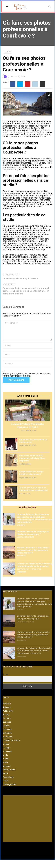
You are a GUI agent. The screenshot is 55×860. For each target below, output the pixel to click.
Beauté (6, 714)
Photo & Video (9, 770)
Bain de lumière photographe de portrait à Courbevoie (26, 131)
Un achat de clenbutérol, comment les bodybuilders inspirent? (32, 458)
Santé (5, 773)
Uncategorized (9, 784)
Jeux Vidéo (8, 736)
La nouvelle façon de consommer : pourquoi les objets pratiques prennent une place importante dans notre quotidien (34, 518)
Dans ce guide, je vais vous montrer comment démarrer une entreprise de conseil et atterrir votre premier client (26, 291)
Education (7, 729)
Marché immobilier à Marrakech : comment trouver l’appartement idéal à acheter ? (33, 550)
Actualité (21, 525)
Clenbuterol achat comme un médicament (33, 440)
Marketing (21, 572)
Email (5, 674)
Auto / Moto (8, 711)
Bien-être (7, 718)
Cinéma (6, 725)
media (5, 759)
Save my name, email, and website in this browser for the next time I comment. (27, 375)
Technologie (8, 777)
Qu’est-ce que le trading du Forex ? (20, 278)
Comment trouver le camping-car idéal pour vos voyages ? (33, 532)
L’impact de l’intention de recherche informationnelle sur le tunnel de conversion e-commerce (34, 566)
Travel (5, 781)
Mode (5, 762)
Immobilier (21, 556)
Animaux (6, 707)
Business (7, 52)
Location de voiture (25, 537)
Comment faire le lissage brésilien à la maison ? (31, 472)
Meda (5, 755)
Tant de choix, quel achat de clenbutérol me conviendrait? (33, 489)
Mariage (6, 747)
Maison (6, 744)
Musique (6, 766)
